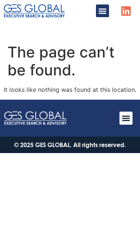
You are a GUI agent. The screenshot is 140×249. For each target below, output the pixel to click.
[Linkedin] (126, 11)
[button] (102, 11)
